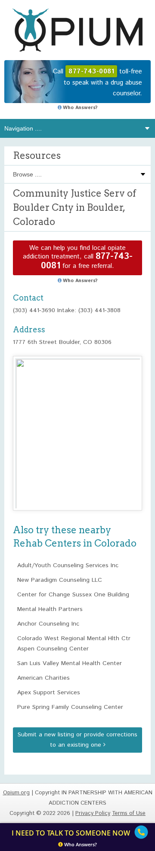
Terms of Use (129, 813)
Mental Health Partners (50, 609)
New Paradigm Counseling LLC (59, 580)
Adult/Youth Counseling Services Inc (67, 565)
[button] (77, 425)
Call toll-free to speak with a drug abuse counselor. (97, 82)
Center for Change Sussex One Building (73, 594)
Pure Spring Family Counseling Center (70, 707)
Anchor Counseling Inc (48, 624)
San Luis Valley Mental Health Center (69, 663)
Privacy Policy (92, 813)
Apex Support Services (48, 692)
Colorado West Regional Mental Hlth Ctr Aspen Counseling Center (73, 643)
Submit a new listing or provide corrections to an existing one (77, 739)
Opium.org (77, 30)
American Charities (43, 678)
